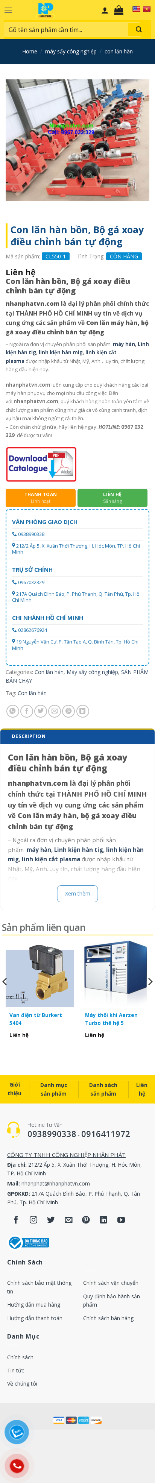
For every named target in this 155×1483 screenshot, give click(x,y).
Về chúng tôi (22, 1383)
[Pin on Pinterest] (68, 711)
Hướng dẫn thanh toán (34, 1318)
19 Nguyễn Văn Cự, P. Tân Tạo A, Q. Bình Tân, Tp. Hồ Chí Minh (75, 645)
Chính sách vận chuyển (110, 1282)
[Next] (149, 997)
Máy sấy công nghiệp (71, 51)
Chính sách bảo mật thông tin (39, 1287)
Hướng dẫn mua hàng (33, 1304)
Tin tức (15, 1370)
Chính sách (20, 1357)
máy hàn (124, 344)
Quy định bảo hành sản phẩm (111, 1300)
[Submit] (139, 29)
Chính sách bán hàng (108, 1318)
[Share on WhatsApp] (12, 711)
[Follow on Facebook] (16, 1220)
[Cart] (120, 10)
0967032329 (31, 582)
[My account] (105, 10)
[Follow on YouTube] (121, 1220)
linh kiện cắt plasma (51, 859)
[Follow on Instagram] (34, 1220)
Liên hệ (141, 1089)
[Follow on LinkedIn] (104, 1220)
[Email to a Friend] (54, 711)
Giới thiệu (14, 1088)
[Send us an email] (69, 1220)
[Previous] (5, 997)
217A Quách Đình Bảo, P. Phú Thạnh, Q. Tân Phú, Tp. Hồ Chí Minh (76, 597)
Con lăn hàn (119, 51)
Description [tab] (29, 736)
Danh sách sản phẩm (103, 1089)
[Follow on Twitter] (51, 1220)
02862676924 (32, 630)
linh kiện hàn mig (61, 352)
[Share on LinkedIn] (82, 711)
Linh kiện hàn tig (78, 849)
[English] (136, 9)
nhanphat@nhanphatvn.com (55, 1183)
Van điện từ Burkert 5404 (35, 1018)
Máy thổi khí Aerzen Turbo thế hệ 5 (111, 1018)
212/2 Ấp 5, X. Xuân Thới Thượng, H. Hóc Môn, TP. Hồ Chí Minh (76, 549)
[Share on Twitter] (40, 711)
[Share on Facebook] (26, 711)
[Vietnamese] (146, 9)
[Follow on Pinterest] (86, 1220)
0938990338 (31, 534)
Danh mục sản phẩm (53, 1089)
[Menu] (8, 10)
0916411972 (105, 1133)
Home (29, 51)
